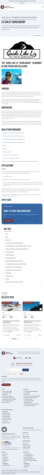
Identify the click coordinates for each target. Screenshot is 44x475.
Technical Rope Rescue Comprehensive (10, 155)
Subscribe (26, 369)
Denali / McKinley (6, 416)
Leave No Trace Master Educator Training (11, 158)
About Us (4, 455)
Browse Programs (28, 454)
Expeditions (5, 394)
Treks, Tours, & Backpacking (8, 397)
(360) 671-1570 (26, 443)
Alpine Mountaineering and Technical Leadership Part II (14, 136)
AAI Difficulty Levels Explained (30, 460)
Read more (9, 331)
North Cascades (6, 413)
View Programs (8, 220)
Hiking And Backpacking (29, 400)
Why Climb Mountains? (28, 455)
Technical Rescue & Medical (30, 405)
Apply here (6, 199)
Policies (25, 466)
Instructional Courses (7, 391)
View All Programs (6, 384)
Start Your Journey (28, 457)
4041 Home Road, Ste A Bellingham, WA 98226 (32, 430)
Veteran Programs (6, 465)
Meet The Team (5, 454)
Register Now (27, 463)
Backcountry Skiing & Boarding (30, 397)
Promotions (5, 458)
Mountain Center (6, 402)
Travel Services (6, 460)
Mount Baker (5, 411)
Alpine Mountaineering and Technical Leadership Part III (14, 139)
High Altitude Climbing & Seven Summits (32, 396)
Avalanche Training (28, 399)
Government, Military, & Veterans (9, 399)
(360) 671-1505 (19, 358)
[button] (34, 339)
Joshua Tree (5, 421)
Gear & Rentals (27, 465)
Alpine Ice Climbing (6, 151)
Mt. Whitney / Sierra (7, 414)
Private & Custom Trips (7, 396)
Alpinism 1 (5, 145)
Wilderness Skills (28, 402)
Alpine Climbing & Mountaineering (31, 391)
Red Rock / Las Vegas (7, 419)
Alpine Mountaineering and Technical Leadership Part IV (14, 142)
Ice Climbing (26, 394)
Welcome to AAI (38, 35)
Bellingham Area (6, 422)
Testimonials (5, 457)
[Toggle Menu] (42, 7)
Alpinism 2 (5, 148)
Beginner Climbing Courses (29, 458)
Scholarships (5, 463)
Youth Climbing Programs (8, 400)
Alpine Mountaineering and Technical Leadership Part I (13, 132)
